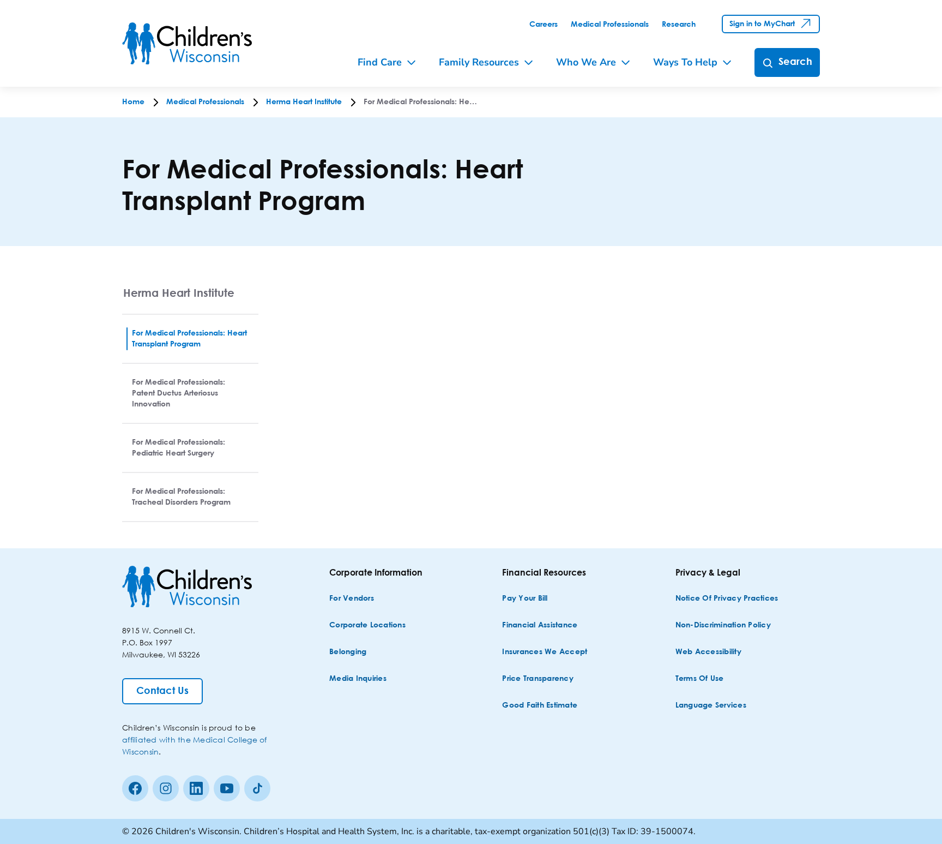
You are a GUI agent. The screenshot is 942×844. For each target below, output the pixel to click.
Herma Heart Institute (178, 292)
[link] (543, 24)
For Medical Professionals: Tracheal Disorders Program (181, 497)
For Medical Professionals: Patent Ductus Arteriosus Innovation (178, 393)
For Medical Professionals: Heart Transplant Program (189, 339)
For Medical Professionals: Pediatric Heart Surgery (178, 448)
